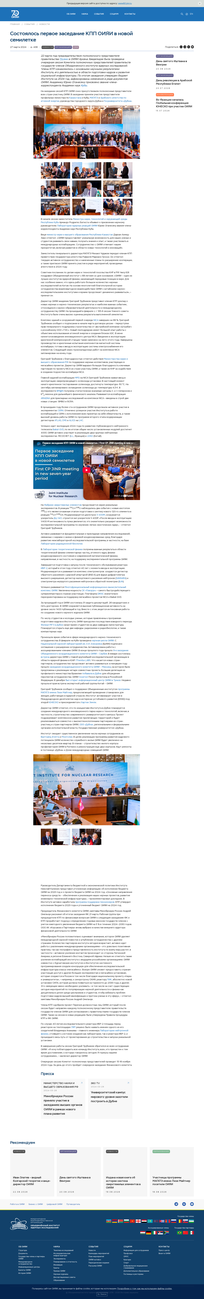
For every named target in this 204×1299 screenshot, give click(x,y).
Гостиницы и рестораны (133, 1274)
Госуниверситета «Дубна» (118, 101)
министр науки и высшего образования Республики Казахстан (80, 235)
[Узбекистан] (191, 1221)
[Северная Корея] (155, 1221)
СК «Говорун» (89, 591)
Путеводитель (73, 1204)
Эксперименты (59, 1259)
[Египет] (144, 1221)
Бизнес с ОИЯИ (36, 1204)
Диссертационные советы (64, 1277)
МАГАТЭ (94, 98)
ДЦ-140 (58, 518)
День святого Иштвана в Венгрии (171, 63)
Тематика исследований (63, 1250)
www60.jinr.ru (125, 3)
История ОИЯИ (24, 1273)
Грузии (64, 59)
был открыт (72, 680)
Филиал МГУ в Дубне (52, 625)
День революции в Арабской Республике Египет (174, 82)
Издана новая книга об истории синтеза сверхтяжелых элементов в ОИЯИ (123, 1182)
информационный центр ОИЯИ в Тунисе (100, 680)
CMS (64, 420)
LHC (81, 420)
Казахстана (75, 98)
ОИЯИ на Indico (95, 1260)
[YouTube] (192, 1204)
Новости (44, 24)
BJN (121, 582)
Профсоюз (128, 1253)
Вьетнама (46, 737)
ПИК (109, 980)
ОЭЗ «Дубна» (86, 725)
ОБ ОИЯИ (71, 14)
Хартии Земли (88, 702)
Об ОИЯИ (22, 1247)
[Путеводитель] (186, 14)
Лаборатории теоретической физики (63, 549)
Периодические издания (99, 1263)
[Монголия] (167, 1221)
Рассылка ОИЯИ (95, 1266)
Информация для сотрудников (136, 1250)
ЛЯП (73, 1027)
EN (191, 14)
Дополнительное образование (136, 1271)
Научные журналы (60, 1274)
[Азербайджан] (108, 1221)
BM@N (60, 391)
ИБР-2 (44, 568)
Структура (22, 1250)
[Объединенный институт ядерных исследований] (35, 1232)
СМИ (76, 47)
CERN (61, 411)
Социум (114, 14)
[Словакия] (185, 1221)
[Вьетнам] (132, 1221)
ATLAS (57, 420)
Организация (63, 47)
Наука (85, 14)
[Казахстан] (150, 1221)
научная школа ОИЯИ (103, 641)
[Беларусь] (120, 1221)
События (99, 14)
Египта (55, 737)
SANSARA (121, 578)
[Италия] (154, 1233)
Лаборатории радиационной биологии (62, 544)
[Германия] (148, 1233)
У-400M (101, 515)
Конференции (165, 94)
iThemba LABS (83, 660)
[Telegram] (176, 1204)
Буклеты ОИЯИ (24, 1270)
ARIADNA (45, 398)
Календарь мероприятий (99, 1253)
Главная (15, 24)
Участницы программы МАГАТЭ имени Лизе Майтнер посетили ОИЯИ (171, 1181)
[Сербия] (160, 1233)
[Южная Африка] (166, 1233)
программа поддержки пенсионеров (94, 902)
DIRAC (101, 594)
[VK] (184, 1204)
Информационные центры (29, 1267)
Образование (161, 1151)
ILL (72, 436)
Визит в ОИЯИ (164, 1253)
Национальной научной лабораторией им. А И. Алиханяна (71, 644)
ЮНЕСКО (53, 702)
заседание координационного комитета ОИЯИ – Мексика (80, 667)
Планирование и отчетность (65, 1262)
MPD (77, 378)
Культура (127, 1260)
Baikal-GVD (58, 430)
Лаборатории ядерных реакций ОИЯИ (77, 226)
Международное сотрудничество (25, 1263)
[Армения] (114, 1221)
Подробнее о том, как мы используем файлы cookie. (144, 1289)
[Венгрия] (142, 1233)
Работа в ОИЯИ (17, 1204)
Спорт (126, 1263)
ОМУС (126, 1256)
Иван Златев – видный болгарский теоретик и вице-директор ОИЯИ (32, 1181)
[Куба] (161, 1221)
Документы (23, 1253)
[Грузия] (138, 1221)
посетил (83, 677)
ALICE (72, 420)
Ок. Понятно (102, 1294)
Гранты (56, 1268)
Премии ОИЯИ (59, 1271)
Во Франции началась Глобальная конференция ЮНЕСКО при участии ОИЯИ (174, 103)
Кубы (84, 85)
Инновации (57, 1265)
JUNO (90, 436)
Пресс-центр (164, 1250)
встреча (45, 657)
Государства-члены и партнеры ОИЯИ (31, 1258)
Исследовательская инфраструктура (61, 1254)
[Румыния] (179, 1221)
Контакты (130, 14)
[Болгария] (126, 1221)
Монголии (67, 737)
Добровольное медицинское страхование (136, 1267)
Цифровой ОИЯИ (54, 1204)
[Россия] (173, 1221)
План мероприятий (96, 1256)
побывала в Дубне (92, 674)
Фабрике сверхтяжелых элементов (63, 505)
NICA (96, 320)
